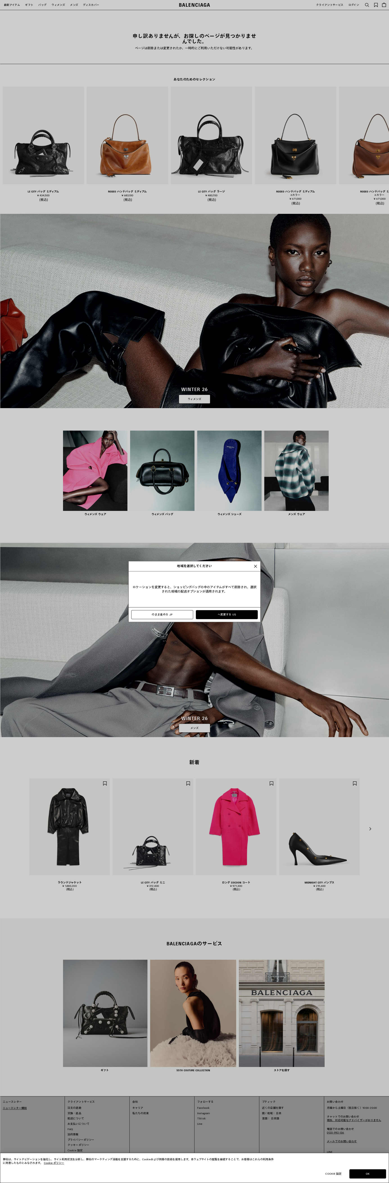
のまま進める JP (162, 614)
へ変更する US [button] (227, 614)
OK (368, 1173)
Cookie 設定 (333, 1173)
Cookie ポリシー (54, 1163)
